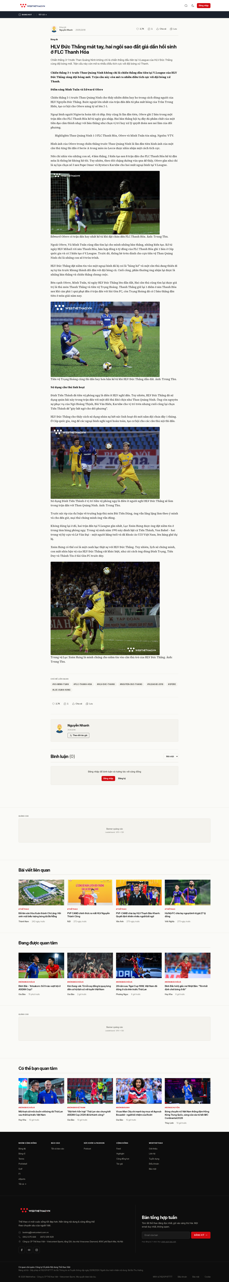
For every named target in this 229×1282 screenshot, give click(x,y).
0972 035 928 (47, 1237)
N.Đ (69, 921)
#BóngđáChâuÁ (27, 982)
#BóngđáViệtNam (76, 1107)
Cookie (207, 1277)
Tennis (21, 1158)
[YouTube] (29, 1250)
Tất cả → (42, 15)
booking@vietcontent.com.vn (36, 1232)
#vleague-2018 (155, 684)
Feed (118, 1148)
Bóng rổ (22, 1153)
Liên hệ (152, 1153)
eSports (22, 1179)
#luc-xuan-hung (61, 690)
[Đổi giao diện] (193, 5)
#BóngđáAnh (123, 1107)
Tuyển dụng (154, 1158)
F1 (19, 1174)
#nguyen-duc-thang (131, 684)
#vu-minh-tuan (60, 684)
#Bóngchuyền (172, 1107)
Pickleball (23, 1163)
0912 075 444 (29, 1237)
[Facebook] (22, 1250)
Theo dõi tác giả (80, 735)
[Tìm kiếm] (186, 5)
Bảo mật (152, 1169)
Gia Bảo (22, 994)
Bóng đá (54, 39)
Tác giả (119, 1163)
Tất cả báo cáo (57, 1148)
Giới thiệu (153, 1148)
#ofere (172, 684)
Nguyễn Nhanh (66, 30)
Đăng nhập (204, 5)
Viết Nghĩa (169, 921)
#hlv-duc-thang (106, 684)
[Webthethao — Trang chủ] (32, 5)
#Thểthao (24, 909)
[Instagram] (36, 1250)
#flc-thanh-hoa (83, 684)
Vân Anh (120, 921)
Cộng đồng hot (122, 1158)
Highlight (120, 1153)
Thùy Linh (169, 1123)
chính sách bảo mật (168, 1242)
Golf (20, 1169)
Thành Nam (24, 921)
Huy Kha (168, 994)
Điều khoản (154, 1163)
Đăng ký (122, 778)
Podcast (87, 1148)
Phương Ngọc (122, 994)
